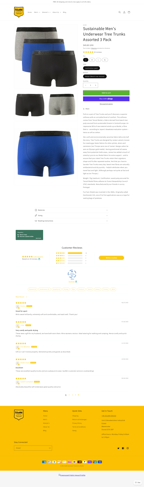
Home (45, 416)
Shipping (94, 48)
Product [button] (81, 289)
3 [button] (72, 395)
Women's (46, 423)
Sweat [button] (98, 289)
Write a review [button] (111, 258)
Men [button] (73, 289)
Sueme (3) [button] (32, 289)
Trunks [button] (105, 289)
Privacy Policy (77, 423)
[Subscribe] (49, 448)
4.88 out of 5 (38, 257)
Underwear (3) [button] (44, 289)
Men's (45, 419)
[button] (37, 12)
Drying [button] (66, 289)
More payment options (106, 104)
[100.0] (72, 274)
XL (105, 60)
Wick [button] (113, 289)
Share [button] (87, 109)
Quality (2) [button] (56, 289)
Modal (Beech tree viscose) (94, 76)
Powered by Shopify (79, 466)
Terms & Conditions (79, 427)
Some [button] (90, 289)
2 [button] (69, 395)
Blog (44, 430)
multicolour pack (91, 68)
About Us (46, 427)
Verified (72, 281)
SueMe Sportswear (68, 466)
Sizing (74, 430)
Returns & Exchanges (79, 419)
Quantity (85, 81)
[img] (21, 303)
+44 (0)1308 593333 (109, 416)
